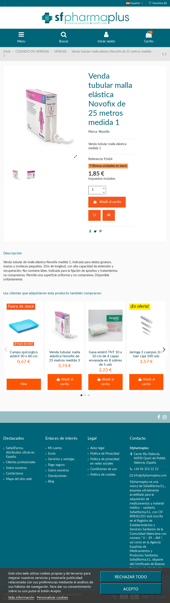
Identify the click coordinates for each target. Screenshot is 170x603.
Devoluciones (57, 476)
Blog (51, 481)
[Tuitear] (95, 231)
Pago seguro (56, 465)
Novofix (104, 131)
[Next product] (166, 54)
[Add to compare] (108, 215)
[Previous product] (163, 54)
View (23, 384)
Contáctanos (14, 473)
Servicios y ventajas (61, 459)
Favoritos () (159, 3)
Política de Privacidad (104, 453)
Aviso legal (97, 448)
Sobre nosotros (16, 468)
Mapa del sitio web (19, 479)
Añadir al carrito (110, 202)
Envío (52, 453)
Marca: (93, 131)
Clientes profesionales (20, 462)
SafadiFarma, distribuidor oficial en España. (20, 452)
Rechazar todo (131, 576)
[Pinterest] (100, 231)
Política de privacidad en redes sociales (104, 461)
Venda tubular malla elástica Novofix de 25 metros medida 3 (64, 356)
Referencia (95, 159)
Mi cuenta (55, 448)
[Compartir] (90, 231)
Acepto (130, 589)
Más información (21, 597)
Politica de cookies (103, 474)
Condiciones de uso (103, 469)
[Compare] (24, 346)
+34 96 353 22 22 (146, 469)
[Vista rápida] (30, 346)
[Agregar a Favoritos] (94, 215)
